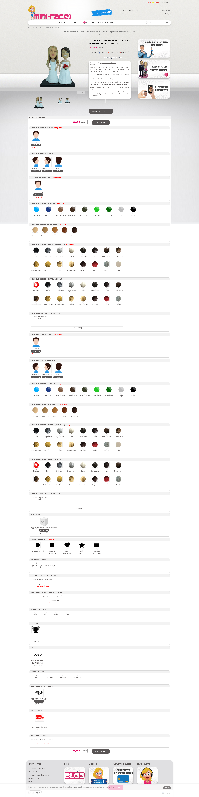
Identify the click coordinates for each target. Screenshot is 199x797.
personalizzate (111, 63)
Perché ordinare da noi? (37, 772)
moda (125, 91)
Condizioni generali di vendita (39, 775)
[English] (150, 2)
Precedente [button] (29, 65)
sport (98, 91)
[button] (65, 22)
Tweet (93, 53)
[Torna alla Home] (28, 27)
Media (31, 781)
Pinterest (124, 53)
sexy (122, 91)
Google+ (112, 53)
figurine (103, 63)
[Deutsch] (158, 2)
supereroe (130, 91)
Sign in (168, 14)
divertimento (113, 91)
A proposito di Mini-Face (37, 769)
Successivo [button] (85, 65)
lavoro (107, 91)
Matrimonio (93, 91)
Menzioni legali (34, 778)
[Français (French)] (148, 2)
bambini (103, 91)
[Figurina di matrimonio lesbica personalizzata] (39, 102)
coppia (119, 91)
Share (102, 53)
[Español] (153, 2)
